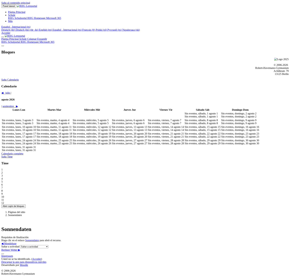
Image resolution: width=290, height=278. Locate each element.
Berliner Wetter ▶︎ (10, 249)
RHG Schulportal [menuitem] (17, 18)
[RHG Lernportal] (15, 35)
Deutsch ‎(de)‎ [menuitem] (8, 29)
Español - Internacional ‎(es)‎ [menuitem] (67, 29)
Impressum (7, 255)
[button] (15, 26)
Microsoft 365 (46, 41)
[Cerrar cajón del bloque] (2, 45)
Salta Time (7, 156)
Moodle (24, 265)
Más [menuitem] (10, 21)
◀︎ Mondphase (8, 243)
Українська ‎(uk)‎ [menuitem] (131, 29)
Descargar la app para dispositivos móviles (23, 262)
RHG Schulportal (11, 41)
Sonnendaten (32, 240)
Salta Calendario (10, 79)
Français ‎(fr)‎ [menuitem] (89, 29)
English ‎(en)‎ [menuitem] (46, 29)
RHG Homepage (30, 41)
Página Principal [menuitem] (16, 12)
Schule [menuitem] (11, 15)
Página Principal (10, 38)
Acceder (5, 32)
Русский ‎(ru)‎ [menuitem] (114, 29)
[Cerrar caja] (2, 36)
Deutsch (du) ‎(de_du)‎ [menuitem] (27, 29)
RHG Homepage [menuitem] (36, 18)
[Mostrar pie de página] (2, 253)
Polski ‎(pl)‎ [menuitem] (101, 29)
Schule (33, 38)
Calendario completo (12, 153)
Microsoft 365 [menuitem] (53, 18)
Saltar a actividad (10, 246)
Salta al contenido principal (15, 2)
